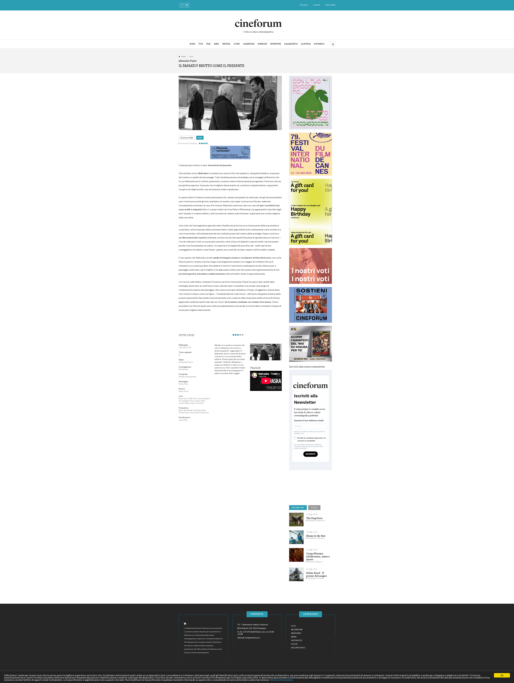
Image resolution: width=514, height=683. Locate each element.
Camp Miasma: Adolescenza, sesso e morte (318, 556)
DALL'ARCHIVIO (291, 44)
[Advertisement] (309, 487)
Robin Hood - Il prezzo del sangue (316, 574)
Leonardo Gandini (188, 143)
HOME (192, 44)
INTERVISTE (275, 44)
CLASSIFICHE (248, 44)
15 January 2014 (186, 138)
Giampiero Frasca (316, 578)
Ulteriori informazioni (281, 679)
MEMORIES (296, 633)
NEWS (293, 637)
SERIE (216, 44)
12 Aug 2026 (311, 569)
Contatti (316, 5)
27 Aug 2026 (312, 514)
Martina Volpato (315, 562)
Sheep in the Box (315, 535)
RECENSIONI (298, 508)
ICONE (237, 44)
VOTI (201, 44)
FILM (208, 44)
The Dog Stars (314, 518)
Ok (501, 675)
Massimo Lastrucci (316, 520)
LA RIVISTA (306, 44)
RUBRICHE (262, 44)
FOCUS (314, 508)
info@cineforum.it (252, 638)
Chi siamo (304, 5)
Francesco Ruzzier (316, 538)
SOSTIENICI (319, 44)
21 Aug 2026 (311, 549)
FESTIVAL (226, 44)
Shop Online (330, 5)
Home (183, 56)
